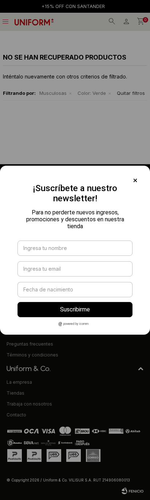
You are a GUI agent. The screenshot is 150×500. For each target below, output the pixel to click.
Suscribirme (75, 309)
